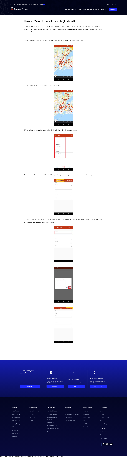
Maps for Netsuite (52, 425)
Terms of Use (86, 414)
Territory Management (17, 424)
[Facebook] (103, 444)
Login (101, 411)
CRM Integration (16, 427)
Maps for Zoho (51, 422)
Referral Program (104, 424)
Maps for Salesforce (52, 411)
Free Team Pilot (98, 386)
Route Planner (15, 411)
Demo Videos (15, 436)
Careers (102, 435)
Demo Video (55, 386)
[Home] (19, 9)
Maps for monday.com (53, 428)
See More (49, 432)
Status (101, 420)
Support (102, 414)
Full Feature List (16, 433)
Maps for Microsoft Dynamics (52, 418)
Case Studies (68, 417)
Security (85, 420)
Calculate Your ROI (70, 420)
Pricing (31, 420)
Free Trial (76, 386)
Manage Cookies (87, 427)
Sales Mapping (16, 414)
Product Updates (104, 417)
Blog (66, 411)
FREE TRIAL (104, 9)
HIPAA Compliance (88, 424)
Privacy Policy (86, 411)
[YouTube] (111, 444)
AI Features (15, 430)
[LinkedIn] (107, 444)
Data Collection (16, 417)
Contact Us (103, 432)
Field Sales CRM (16, 420)
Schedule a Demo (34, 411)
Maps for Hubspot (52, 414)
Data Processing (87, 417)
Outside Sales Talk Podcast (72, 414)
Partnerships (103, 438)
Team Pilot (32, 417)
